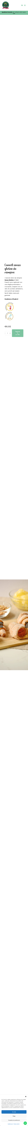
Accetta (14, 1112)
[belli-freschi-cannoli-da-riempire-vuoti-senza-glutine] (14, 624)
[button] (26, 1096)
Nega (14, 1116)
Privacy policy (16, 1123)
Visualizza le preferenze (14, 1120)
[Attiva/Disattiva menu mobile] (25, 5)
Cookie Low (10, 1123)
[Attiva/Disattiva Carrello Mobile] (22, 5)
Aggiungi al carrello (17, 333)
